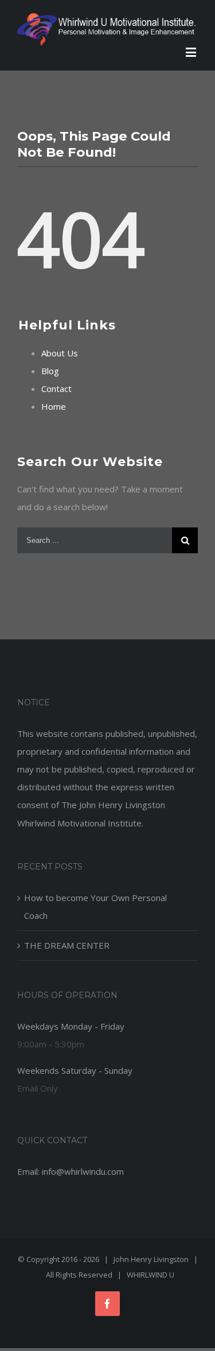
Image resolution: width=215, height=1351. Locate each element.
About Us (59, 353)
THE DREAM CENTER (67, 945)
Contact (56, 388)
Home (53, 406)
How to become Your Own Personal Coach (95, 906)
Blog (50, 370)
